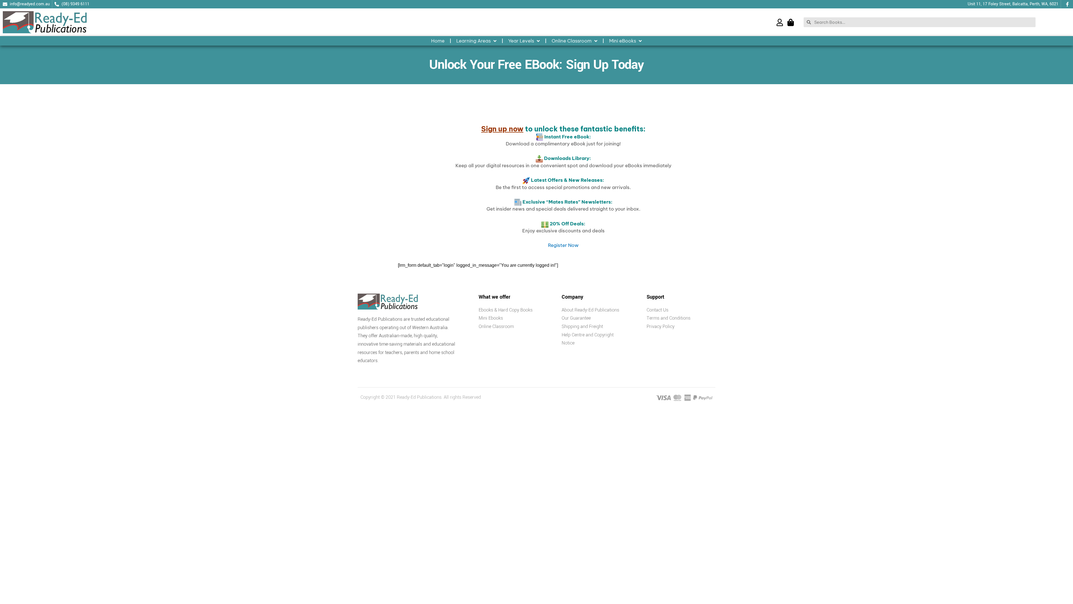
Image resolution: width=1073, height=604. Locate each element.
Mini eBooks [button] (622, 41)
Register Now (563, 245)
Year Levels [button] (521, 41)
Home (438, 41)
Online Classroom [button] (572, 41)
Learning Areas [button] (473, 41)
